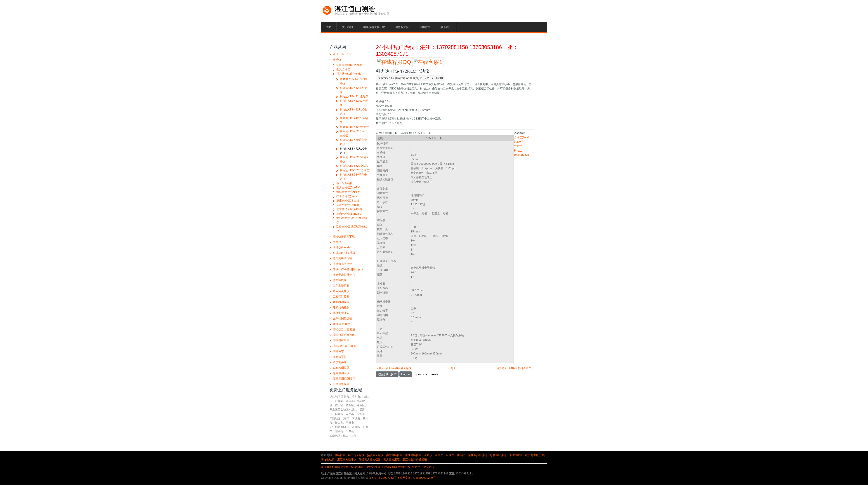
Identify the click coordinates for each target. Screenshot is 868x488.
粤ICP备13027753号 (383, 477)
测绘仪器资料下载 (374, 27)
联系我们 (446, 27)
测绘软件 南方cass (344, 345)
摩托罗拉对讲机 (477, 455)
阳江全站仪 (399, 467)
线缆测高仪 (340, 362)
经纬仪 (337, 242)
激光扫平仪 (340, 356)
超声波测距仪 (341, 373)
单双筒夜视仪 (341, 291)
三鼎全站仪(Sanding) (349, 213)
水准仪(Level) (341, 247)
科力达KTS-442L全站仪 (354, 96)
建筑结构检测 (341, 307)
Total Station (521, 154)
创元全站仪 (343, 69)
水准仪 (450, 455)
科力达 (518, 150)
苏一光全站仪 (344, 183)
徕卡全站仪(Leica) (347, 196)
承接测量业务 (341, 312)
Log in (405, 374)
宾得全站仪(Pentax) (348, 204)
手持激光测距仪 (342, 263)
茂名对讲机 (356, 467)
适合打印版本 (387, 374)
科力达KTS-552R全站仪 (354, 170)
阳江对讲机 (342, 467)
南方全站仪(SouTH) (348, 187)
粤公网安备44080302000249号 (416, 477)
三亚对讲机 (370, 467)
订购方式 (424, 27)
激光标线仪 (340, 280)
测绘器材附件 (341, 340)
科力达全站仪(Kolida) (349, 73)
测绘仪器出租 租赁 (344, 329)
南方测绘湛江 (391, 459)
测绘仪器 (340, 455)
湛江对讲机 (328, 467)
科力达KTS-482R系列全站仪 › (514, 368)
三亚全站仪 (427, 467)
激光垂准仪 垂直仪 (344, 274)
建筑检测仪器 (341, 302)
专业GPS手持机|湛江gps (348, 269)
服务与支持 (402, 27)
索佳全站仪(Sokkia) (348, 192)
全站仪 (518, 146)
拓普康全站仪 (375, 455)
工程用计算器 (341, 296)
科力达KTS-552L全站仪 (354, 165)
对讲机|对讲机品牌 (344, 252)
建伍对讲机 (532, 455)
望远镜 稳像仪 (341, 324)
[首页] (327, 14)
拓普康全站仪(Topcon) (349, 65)
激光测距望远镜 (342, 258)
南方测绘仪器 (394, 455)
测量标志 (338, 351)
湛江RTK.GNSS (342, 54)
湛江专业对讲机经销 (414, 459)
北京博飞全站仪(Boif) (349, 209)
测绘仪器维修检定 (344, 334)
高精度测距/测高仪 (344, 378)
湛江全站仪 (385, 467)
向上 (453, 368)
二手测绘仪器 (341, 285)
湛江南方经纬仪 (346, 459)
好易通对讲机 (498, 455)
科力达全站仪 (356, 455)
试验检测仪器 (341, 367)
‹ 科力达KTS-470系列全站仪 (394, 368)
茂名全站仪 (413, 467)
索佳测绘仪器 (413, 455)
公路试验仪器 (341, 384)
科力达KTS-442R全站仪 (354, 127)
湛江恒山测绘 (354, 9)
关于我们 (347, 27)
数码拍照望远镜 (342, 318)
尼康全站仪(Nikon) (347, 200)
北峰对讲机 (515, 455)
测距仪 (461, 455)
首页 (329, 27)
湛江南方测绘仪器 (370, 459)
